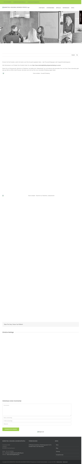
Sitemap (58, 451)
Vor (77, 55)
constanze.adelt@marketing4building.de (14, 453)
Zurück (73, 55)
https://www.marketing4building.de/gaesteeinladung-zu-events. (46, 65)
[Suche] (76, 7)
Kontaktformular (59, 454)
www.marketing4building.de (13, 454)
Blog (57, 448)
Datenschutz (59, 462)
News (57, 444)
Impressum (65, 462)
